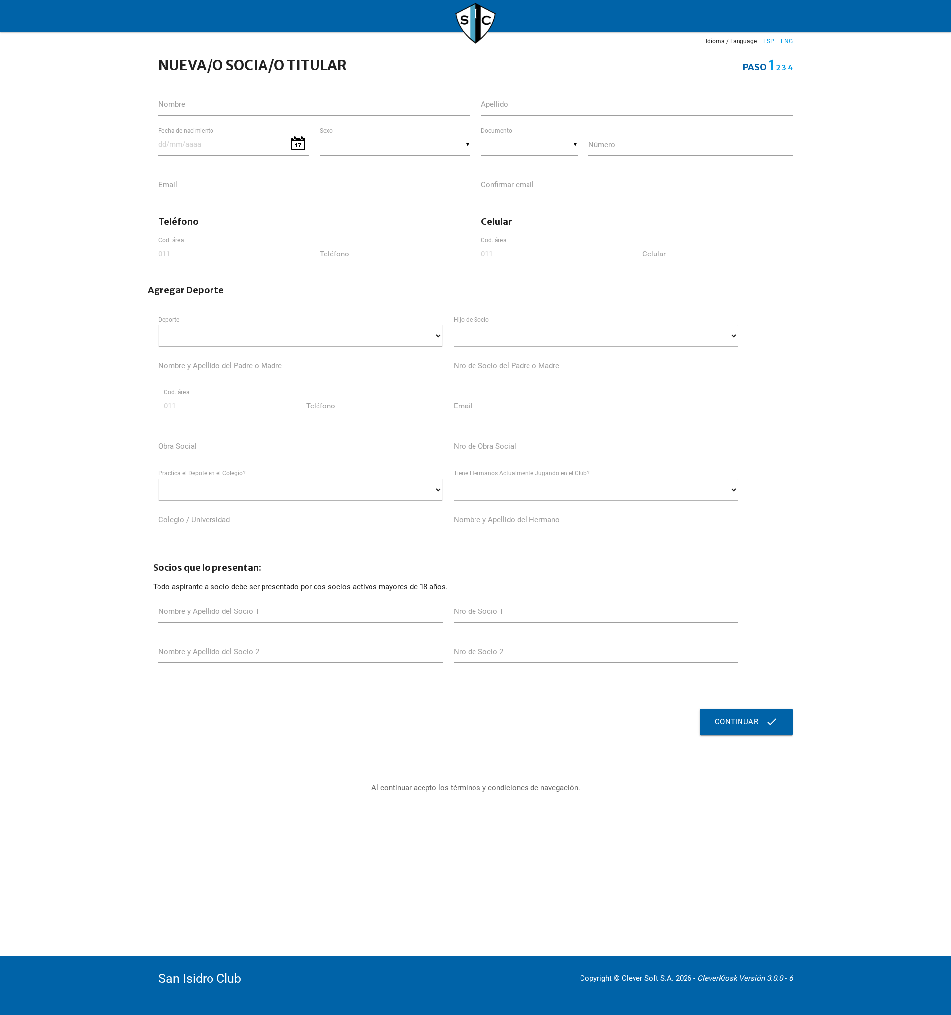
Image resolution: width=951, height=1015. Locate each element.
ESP (768, 41)
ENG (786, 41)
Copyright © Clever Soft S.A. (627, 978)
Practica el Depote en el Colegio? (202, 473)
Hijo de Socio (471, 319)
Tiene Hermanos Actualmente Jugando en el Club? (522, 473)
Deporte (168, 319)
